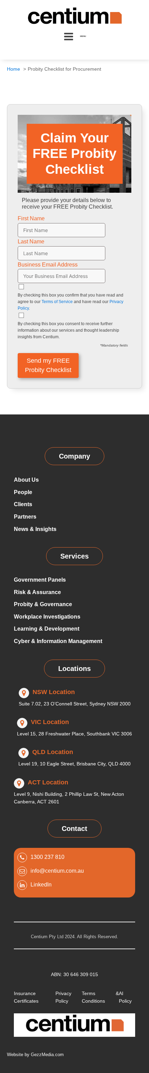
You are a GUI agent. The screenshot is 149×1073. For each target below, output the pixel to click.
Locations (74, 668)
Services (74, 556)
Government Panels (40, 580)
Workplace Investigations (47, 617)
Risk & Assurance (37, 592)
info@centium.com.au (57, 871)
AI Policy (125, 997)
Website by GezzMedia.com (35, 1054)
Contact (74, 828)
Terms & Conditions (100, 997)
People (23, 492)
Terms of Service (57, 301)
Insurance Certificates (26, 997)
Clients (23, 504)
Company (74, 456)
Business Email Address (48, 265)
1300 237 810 (47, 857)
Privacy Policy (63, 997)
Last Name (31, 241)
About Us (26, 480)
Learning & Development (46, 629)
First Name (31, 218)
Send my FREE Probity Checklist (48, 365)
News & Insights (35, 529)
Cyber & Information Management (58, 641)
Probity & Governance (43, 604)
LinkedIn (41, 885)
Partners (25, 517)
